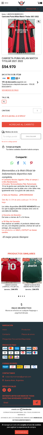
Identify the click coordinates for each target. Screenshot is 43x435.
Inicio (4, 14)
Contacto (6, 334)
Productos (26, 330)
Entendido (21, 432)
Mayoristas (26, 339)
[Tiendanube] (21, 410)
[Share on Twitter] (24, 163)
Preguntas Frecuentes (11, 339)
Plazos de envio (28, 334)
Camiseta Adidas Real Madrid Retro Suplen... (32, 286)
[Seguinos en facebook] (9, 390)
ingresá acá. (38, 417)
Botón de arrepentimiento (22, 420)
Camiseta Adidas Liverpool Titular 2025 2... (10, 286)
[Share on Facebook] (18, 163)
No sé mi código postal (9, 141)
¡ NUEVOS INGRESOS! (15, 14)
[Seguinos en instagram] (4, 390)
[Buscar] (18, 9)
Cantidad (6, 111)
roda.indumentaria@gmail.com (18, 377)
